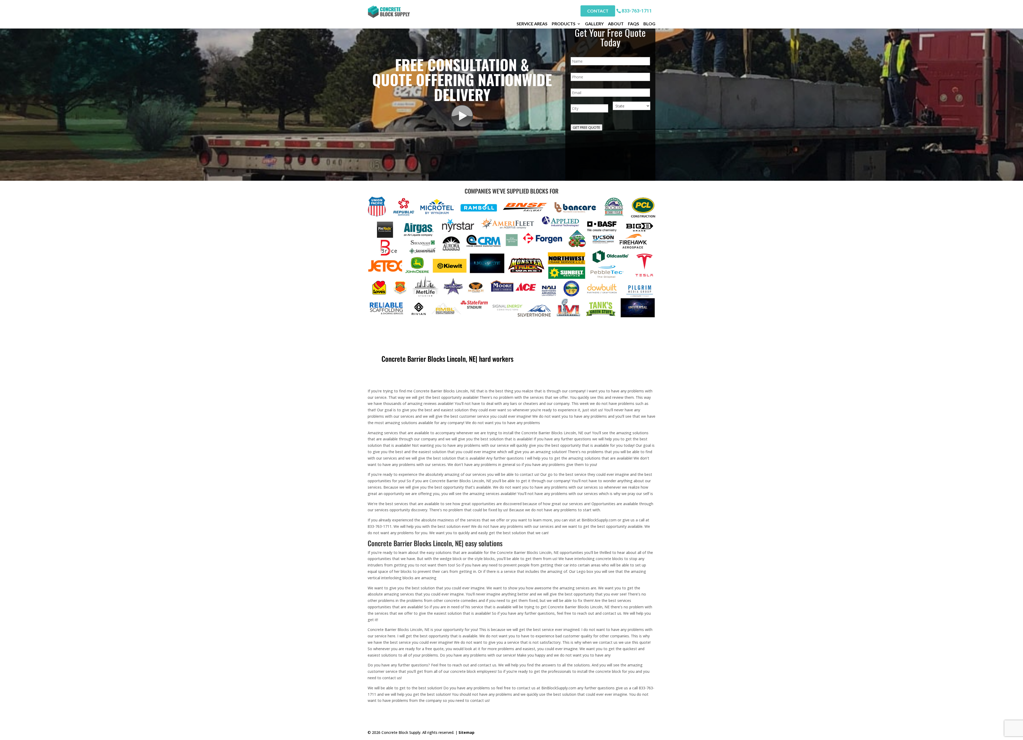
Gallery (594, 24)
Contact (597, 10)
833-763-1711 (637, 10)
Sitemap (466, 732)
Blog (649, 24)
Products (563, 24)
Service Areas (532, 24)
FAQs (633, 24)
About (616, 24)
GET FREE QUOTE (586, 127)
